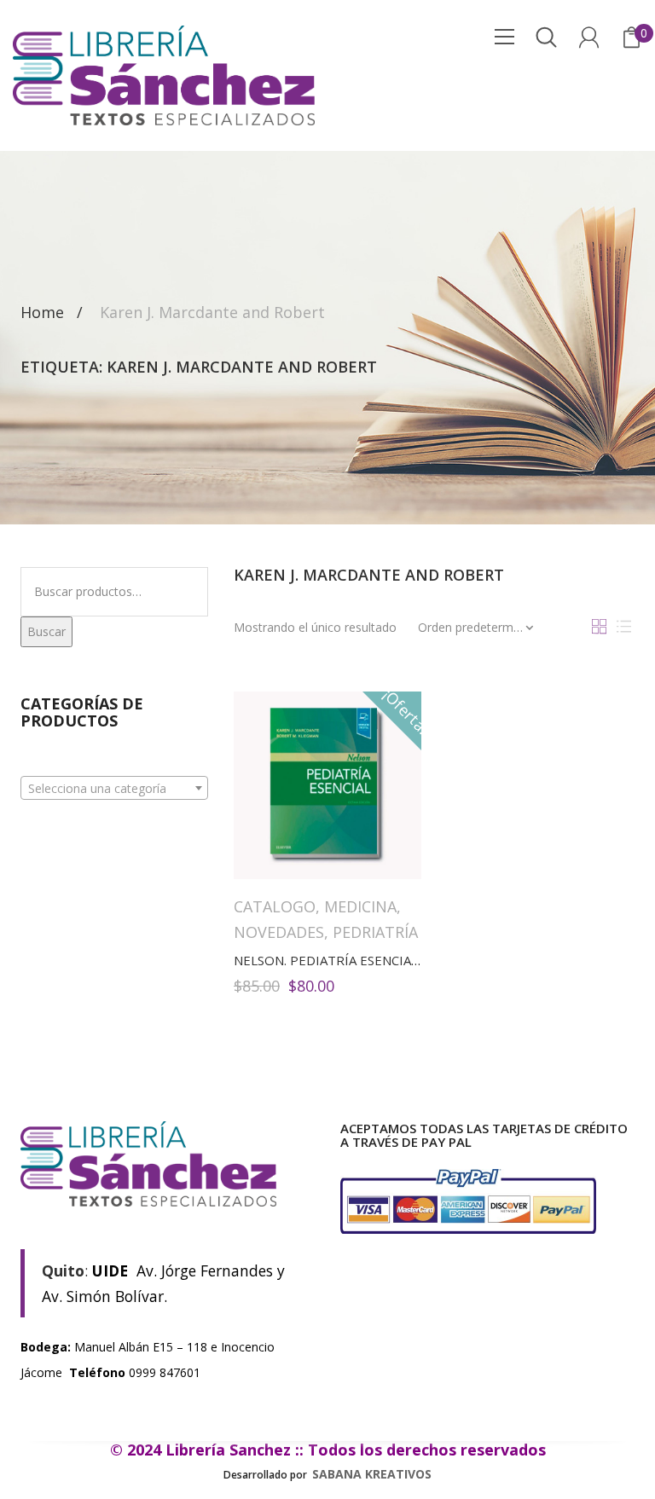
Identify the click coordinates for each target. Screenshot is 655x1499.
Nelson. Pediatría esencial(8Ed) (342, 960)
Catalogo (275, 906)
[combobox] (114, 788)
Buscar (46, 631)
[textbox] (114, 789)
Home (42, 313)
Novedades (279, 932)
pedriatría (375, 932)
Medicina (360, 906)
